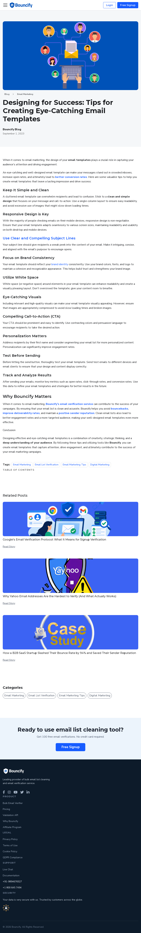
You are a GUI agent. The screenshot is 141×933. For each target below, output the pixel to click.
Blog (6, 94)
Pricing (6, 809)
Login (109, 5)
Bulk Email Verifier (13, 803)
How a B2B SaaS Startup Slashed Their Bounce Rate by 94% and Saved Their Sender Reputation (69, 653)
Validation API (10, 815)
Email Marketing (25, 94)
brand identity (59, 264)
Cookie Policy (10, 851)
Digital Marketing (99, 464)
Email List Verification (46, 464)
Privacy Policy (10, 839)
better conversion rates (71, 177)
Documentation (11, 875)
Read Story (9, 546)
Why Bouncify (10, 821)
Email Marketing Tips (74, 464)
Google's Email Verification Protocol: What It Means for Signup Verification (54, 539)
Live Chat (8, 869)
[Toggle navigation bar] (5, 5)
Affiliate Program (12, 827)
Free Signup (127, 5)
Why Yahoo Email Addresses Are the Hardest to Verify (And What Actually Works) (59, 596)
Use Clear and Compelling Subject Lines (39, 238)
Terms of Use (10, 845)
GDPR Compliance (13, 857)
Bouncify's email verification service (69, 404)
